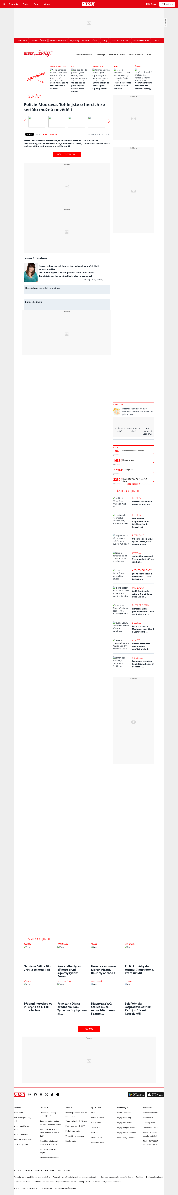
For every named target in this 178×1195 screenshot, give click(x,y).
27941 (116, 470)
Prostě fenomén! (136, 55)
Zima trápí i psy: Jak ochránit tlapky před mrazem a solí (65, 276)
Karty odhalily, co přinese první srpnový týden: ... (100, 85)
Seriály (34, 96)
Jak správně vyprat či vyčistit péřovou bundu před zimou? (67, 272)
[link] (30, 1095)
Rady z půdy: (127, 470)
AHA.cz (117, 66)
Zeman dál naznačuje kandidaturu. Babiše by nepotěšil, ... (143, 664)
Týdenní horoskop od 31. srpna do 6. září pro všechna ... (143, 559)
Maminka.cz (97, 66)
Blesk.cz (136, 498)
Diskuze (116, 447)
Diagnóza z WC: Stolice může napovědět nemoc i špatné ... (104, 1007)
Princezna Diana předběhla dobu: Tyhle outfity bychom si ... (143, 611)
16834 (116, 460)
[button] (136, 1095)
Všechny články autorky (93, 279)
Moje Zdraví (96, 981)
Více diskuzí (133, 483)
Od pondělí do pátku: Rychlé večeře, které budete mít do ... (142, 541)
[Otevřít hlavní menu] (4, 4)
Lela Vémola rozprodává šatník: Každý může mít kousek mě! (141, 522)
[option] (37, 121)
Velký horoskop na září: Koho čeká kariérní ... (59, 85)
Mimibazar (138, 587)
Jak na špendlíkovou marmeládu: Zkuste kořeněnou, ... (142, 576)
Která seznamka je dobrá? (133, 451)
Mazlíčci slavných (117, 55)
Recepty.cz (76, 66)
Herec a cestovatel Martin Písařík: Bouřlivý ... (122, 85)
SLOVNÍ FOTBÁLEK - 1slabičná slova (134, 480)
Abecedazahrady (141, 570)
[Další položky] (161, 40)
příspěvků (116, 455)
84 (117, 451)
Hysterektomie (128, 460)
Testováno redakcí (84, 55)
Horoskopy (100, 55)
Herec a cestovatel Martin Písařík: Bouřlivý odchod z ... (142, 646)
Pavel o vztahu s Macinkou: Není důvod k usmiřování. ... (143, 629)
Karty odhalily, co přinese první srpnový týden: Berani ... (69, 970)
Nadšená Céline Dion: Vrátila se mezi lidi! (142, 503)
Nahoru (89, 1028)
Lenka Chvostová (49, 134)
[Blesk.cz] (88, 4)
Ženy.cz (138, 66)
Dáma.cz (136, 552)
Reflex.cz (137, 657)
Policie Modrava (52, 288)
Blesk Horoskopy (58, 66)
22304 (116, 479)
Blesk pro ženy (140, 605)
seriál (41, 288)
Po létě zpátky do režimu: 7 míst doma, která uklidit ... (142, 594)
